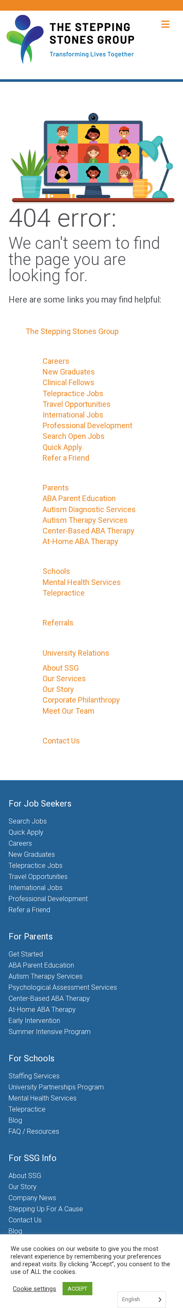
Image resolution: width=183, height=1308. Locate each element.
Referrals (58, 622)
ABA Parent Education (79, 498)
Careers (56, 361)
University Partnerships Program (56, 1087)
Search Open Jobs (74, 436)
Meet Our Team (68, 710)
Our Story (58, 689)
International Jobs (73, 414)
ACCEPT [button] (77, 1288)
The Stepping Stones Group (72, 331)
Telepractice (64, 592)
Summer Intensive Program (50, 1032)
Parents (56, 487)
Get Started (26, 954)
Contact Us (61, 740)
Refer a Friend (66, 457)
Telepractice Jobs (73, 393)
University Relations (76, 652)
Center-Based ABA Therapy (88, 530)
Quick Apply (62, 447)
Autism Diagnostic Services (89, 509)
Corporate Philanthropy (81, 699)
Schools (56, 571)
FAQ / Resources (34, 1131)
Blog (15, 1120)
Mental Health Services (82, 582)
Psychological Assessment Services (63, 987)
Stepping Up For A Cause (46, 1209)
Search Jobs (28, 821)
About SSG (61, 667)
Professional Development (87, 425)
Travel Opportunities (77, 404)
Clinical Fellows (68, 382)
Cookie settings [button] (34, 1289)
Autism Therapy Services (85, 520)
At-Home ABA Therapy (80, 541)
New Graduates (69, 371)
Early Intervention (34, 1021)
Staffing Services (34, 1076)
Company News (32, 1198)
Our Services (64, 678)
